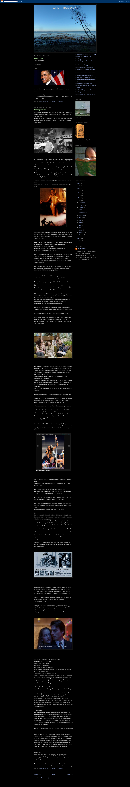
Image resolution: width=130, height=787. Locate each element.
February (81, 232)
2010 (79, 198)
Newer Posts (37, 774)
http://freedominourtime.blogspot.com (85, 54)
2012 (79, 193)
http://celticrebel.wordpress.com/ (84, 67)
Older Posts (69, 774)
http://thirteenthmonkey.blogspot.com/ (85, 77)
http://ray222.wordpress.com (83, 56)
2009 (79, 200)
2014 (79, 188)
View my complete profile (83, 262)
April (80, 227)
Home (53, 774)
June (80, 222)
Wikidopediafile (40, 110)
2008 (79, 238)
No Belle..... (38, 58)
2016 (79, 183)
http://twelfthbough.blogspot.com (84, 90)
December (82, 202)
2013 (79, 190)
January (81, 235)
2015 (79, 185)
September (82, 215)
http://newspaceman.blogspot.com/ (85, 69)
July (80, 220)
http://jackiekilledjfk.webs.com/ (84, 83)
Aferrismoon (65, 7)
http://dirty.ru (78, 59)
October (81, 207)
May (80, 225)
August (81, 217)
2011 (79, 195)
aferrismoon (81, 248)
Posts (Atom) (45, 778)
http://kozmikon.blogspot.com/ (83, 65)
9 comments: (60, 101)
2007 (79, 240)
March (81, 230)
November (82, 205)
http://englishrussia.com (82, 92)
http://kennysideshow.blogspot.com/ (85, 75)
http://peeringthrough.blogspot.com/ (85, 94)
